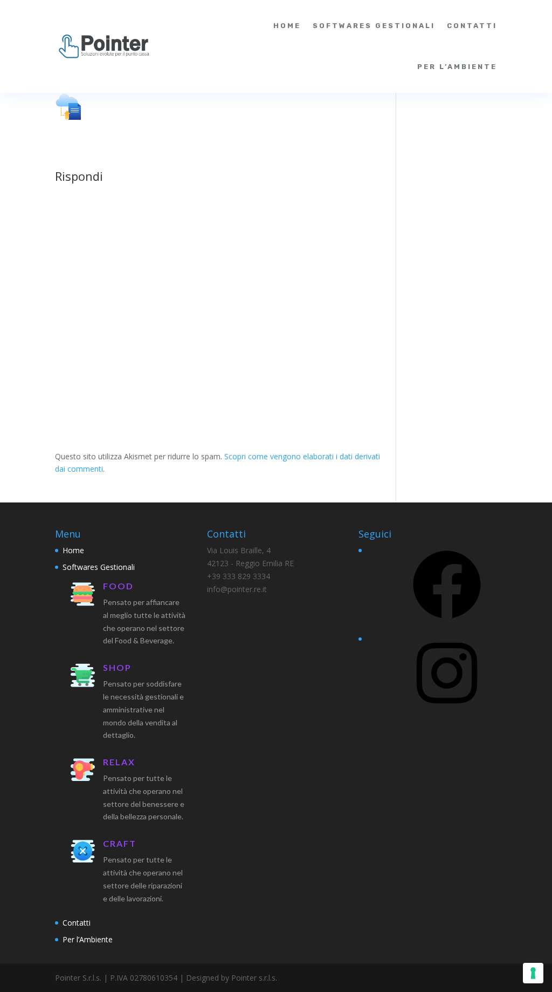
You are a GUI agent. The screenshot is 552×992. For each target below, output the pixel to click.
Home (287, 26)
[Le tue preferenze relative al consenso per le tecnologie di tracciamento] (533, 973)
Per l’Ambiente (457, 67)
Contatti (472, 26)
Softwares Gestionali (374, 26)
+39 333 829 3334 (238, 576)
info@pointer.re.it (237, 589)
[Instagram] (447, 710)
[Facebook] (447, 622)
